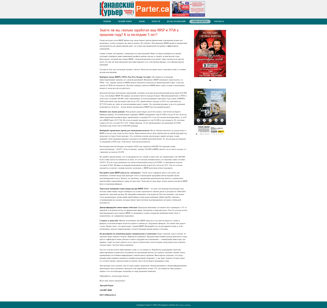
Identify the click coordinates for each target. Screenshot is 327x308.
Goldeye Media (184, 305)
